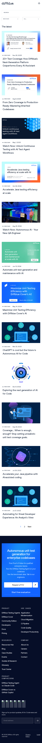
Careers (24, 649)
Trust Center (6, 669)
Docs (4, 629)
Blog (3, 649)
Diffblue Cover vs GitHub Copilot (8, 691)
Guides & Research (9, 661)
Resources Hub (8, 644)
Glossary (5, 665)
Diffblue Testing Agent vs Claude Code (10, 684)
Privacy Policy (28, 735)
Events (4, 657)
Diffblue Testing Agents (11, 613)
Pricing (4, 633)
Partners (24, 653)
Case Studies (7, 653)
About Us (25, 644)
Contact (24, 657)
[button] (14, 526)
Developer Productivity (30, 632)
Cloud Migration (27, 619)
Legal (38, 735)
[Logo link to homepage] (8, 3)
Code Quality (26, 628)
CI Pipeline (25, 623)
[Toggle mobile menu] (39, 3)
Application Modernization (26, 614)
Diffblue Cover (7, 617)
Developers (6, 625)
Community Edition (9, 621)
